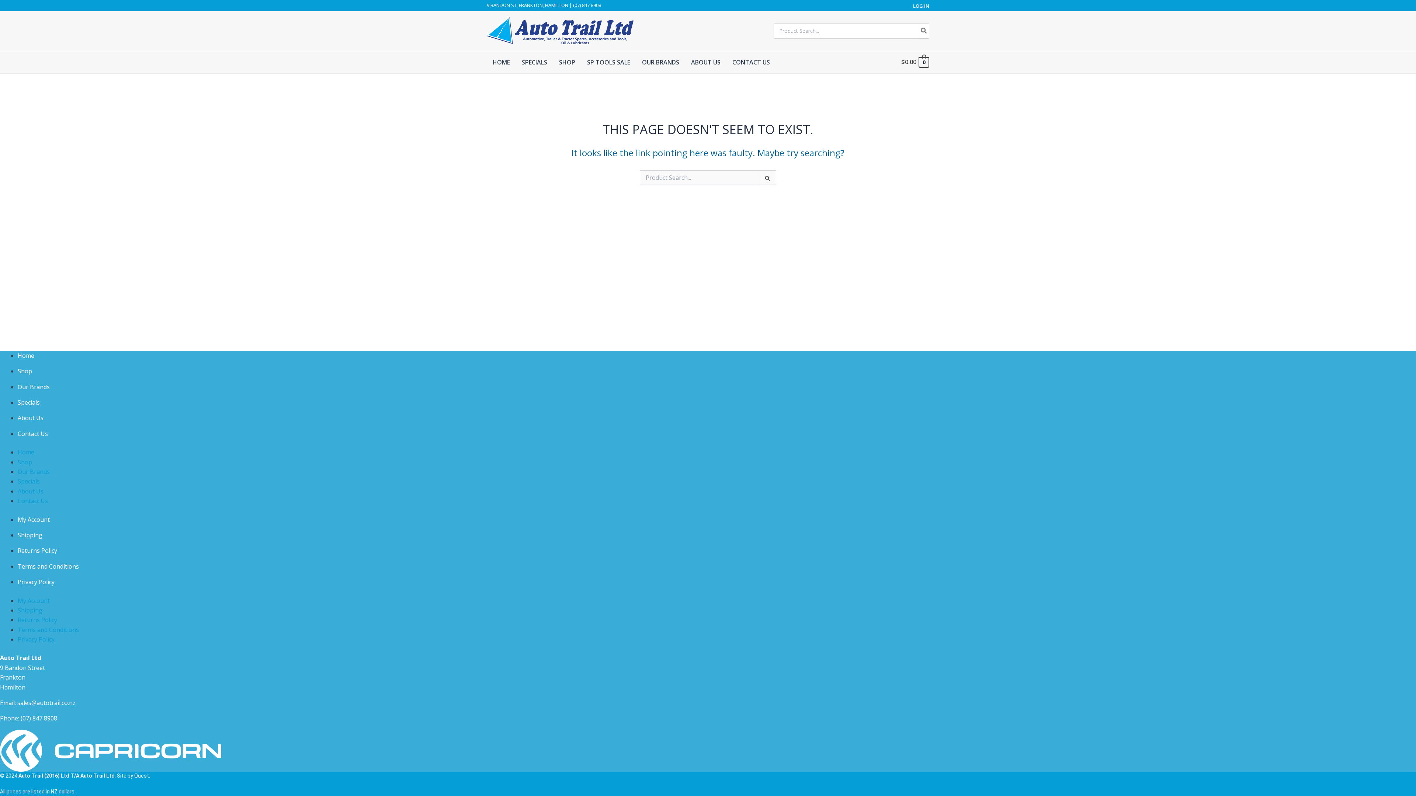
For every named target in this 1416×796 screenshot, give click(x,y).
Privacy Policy (36, 582)
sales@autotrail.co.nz (46, 703)
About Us (31, 418)
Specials (29, 402)
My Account (34, 520)
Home (26, 356)
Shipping (30, 535)
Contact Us (33, 434)
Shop (25, 371)
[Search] (924, 31)
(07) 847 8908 (39, 718)
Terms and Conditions (48, 566)
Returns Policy (37, 551)
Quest (141, 776)
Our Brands (34, 387)
